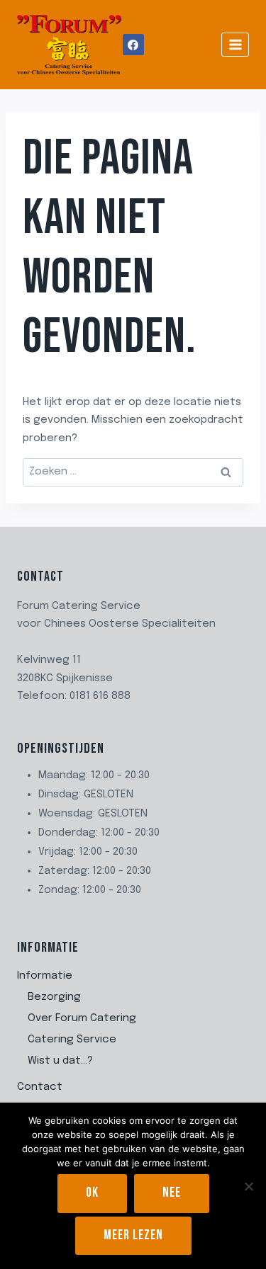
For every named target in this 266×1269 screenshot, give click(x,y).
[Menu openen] (235, 44)
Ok (92, 1193)
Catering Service (72, 1039)
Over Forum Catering (82, 1018)
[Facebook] (133, 44)
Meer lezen (133, 1235)
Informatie (44, 975)
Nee (171, 1193)
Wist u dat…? (60, 1060)
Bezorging (54, 997)
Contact (39, 1087)
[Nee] (248, 1186)
